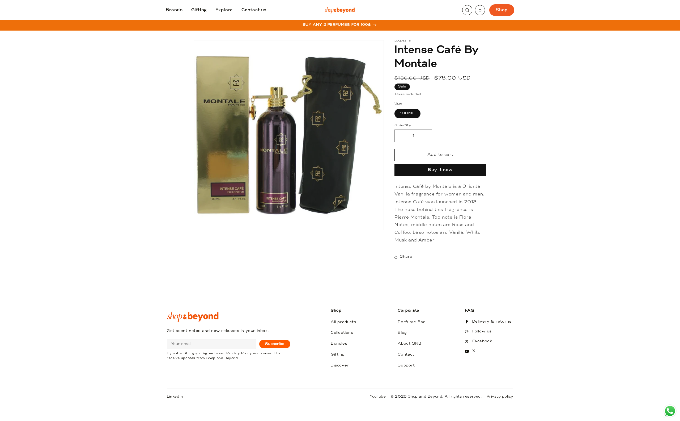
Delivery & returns (492, 322)
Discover (340, 366)
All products (343, 322)
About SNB (409, 344)
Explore (224, 10)
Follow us (482, 332)
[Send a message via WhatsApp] (670, 411)
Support (406, 366)
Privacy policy (500, 396)
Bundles (339, 344)
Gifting (199, 10)
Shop (502, 10)
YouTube (378, 396)
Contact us (253, 10)
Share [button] (406, 257)
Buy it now (440, 170)
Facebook (482, 341)
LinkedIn (175, 396)
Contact (406, 355)
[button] (480, 10)
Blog (402, 333)
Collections (342, 333)
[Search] (467, 10)
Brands (174, 10)
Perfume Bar (411, 322)
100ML (407, 113)
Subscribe (274, 344)
